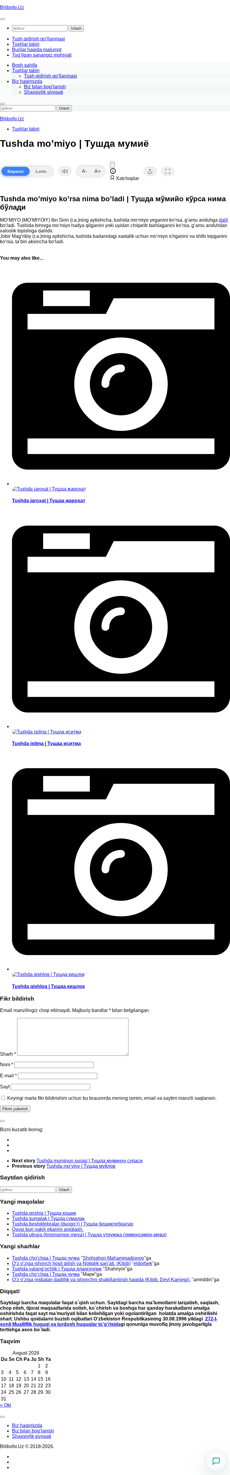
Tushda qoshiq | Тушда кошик (44, 1213)
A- (84, 171)
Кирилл (15, 171)
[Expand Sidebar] (2, 1121)
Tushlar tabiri (26, 44)
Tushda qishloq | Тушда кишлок (48, 986)
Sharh (8, 1054)
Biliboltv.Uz (12, 7)
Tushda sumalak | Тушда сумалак (48, 1218)
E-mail (8, 1075)
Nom (6, 1064)
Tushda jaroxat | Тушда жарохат (48, 500)
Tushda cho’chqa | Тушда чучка (46, 1258)
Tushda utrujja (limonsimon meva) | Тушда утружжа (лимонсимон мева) (89, 1234)
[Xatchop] (112, 165)
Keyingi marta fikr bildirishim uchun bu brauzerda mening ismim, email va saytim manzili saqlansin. (112, 1098)
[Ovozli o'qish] (65, 171)
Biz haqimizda (27, 81)
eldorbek (143, 1263)
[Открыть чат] (216, 1461)
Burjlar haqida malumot (36, 49)
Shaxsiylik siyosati (43, 92)
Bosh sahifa (24, 65)
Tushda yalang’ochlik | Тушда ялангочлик (57, 1268)
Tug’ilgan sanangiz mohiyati (42, 55)
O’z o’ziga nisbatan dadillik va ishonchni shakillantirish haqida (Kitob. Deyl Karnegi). (101, 1279)
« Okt (5, 1405)
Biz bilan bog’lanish (45, 86)
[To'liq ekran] (167, 171)
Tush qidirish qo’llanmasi (38, 38)
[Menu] (2, 19)
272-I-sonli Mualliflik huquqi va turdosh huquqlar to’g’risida (108, 1321)
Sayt (5, 1086)
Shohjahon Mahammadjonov (113, 1258)
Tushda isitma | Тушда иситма (46, 743)
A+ (97, 171)
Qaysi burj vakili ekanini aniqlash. (47, 1229)
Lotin (41, 171)
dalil (223, 220)
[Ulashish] (150, 171)
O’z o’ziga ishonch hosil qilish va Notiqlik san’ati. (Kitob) (71, 1263)
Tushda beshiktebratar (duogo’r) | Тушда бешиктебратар (72, 1223)
